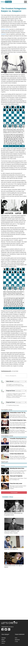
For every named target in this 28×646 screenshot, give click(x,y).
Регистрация (14, 492)
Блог (16, 637)
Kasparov (3, 34)
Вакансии (17, 639)
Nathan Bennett (9, 381)
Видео (3, 639)
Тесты (3, 643)
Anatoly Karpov (5, 29)
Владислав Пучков (10, 390)
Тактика (3, 641)
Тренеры (3, 637)
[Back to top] (26, 643)
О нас (16, 641)
